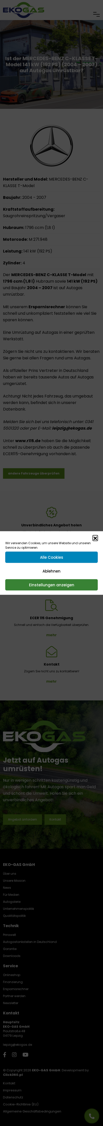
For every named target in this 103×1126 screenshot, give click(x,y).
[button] (95, 537)
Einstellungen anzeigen (51, 584)
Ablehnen (51, 571)
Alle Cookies (51, 557)
